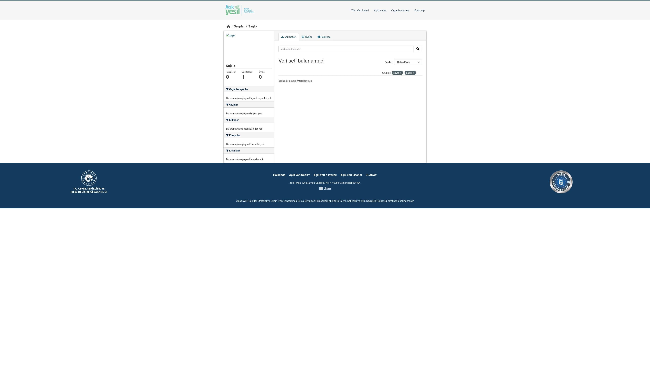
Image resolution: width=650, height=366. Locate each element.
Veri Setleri (290, 36)
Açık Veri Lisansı (351, 175)
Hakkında (325, 36)
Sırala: (388, 62)
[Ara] (418, 49)
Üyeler (308, 36)
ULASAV (371, 175)
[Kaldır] (400, 73)
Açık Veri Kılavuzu (325, 175)
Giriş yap (420, 10)
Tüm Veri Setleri (360, 10)
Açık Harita (380, 10)
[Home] (228, 26)
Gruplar (239, 26)
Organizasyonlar (400, 10)
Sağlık (252, 26)
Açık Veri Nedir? (299, 175)
